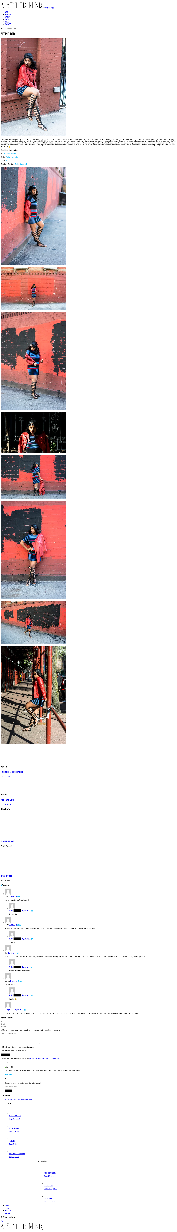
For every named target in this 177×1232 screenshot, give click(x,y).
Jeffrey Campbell (21, 164)
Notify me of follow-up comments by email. (18, 1047)
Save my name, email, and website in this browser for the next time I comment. (31, 1030)
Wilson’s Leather (12, 157)
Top (2, 1221)
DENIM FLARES (48, 1185)
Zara (7, 160)
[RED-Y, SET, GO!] (20, 872)
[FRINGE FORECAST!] (20, 837)
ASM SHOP (8, 14)
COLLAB (7, 17)
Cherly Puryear (9, 1009)
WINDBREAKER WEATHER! (17, 1153)
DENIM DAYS (48, 1198)
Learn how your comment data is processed (45, 1058)
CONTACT (8, 24)
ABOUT (7, 21)
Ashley (11, 910)
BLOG (6, 12)
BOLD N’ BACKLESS (50, 1173)
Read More (8, 1074)
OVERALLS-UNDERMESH (12, 772)
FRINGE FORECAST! (7, 841)
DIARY (7, 19)
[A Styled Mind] (27, 8)
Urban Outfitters (10, 154)
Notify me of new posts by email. (15, 1051)
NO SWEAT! (12, 1141)
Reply (18, 896)
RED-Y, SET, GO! (6, 876)
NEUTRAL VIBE (7, 800)
